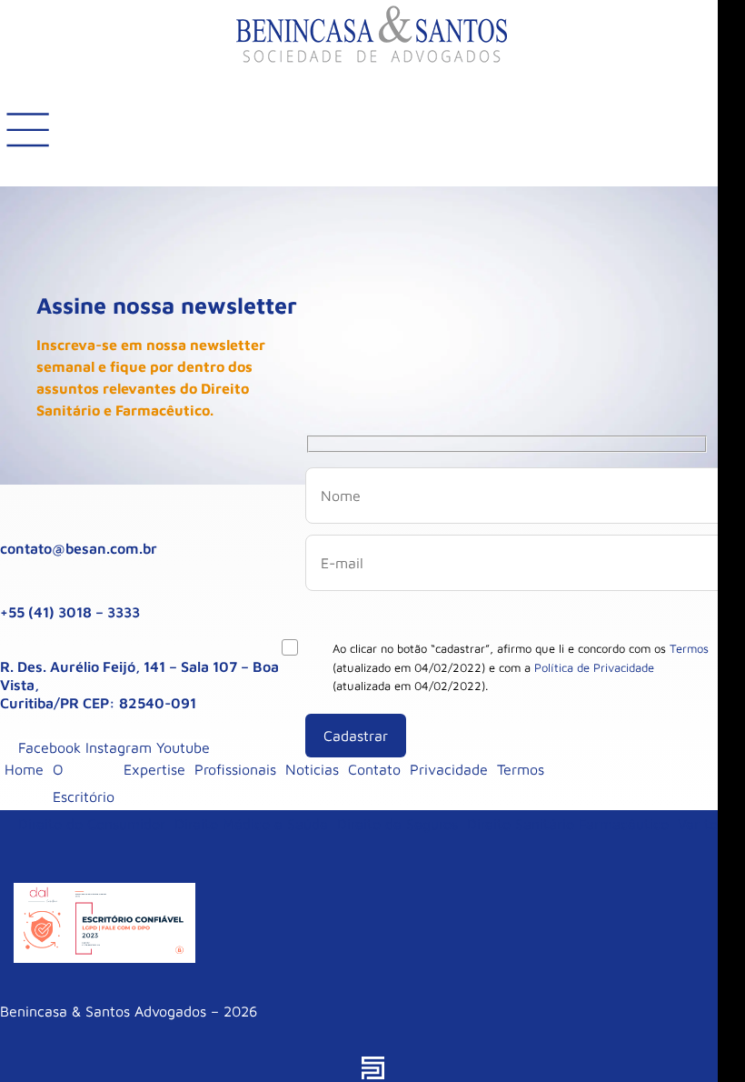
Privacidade (449, 769)
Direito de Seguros (397, 824)
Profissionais (235, 769)
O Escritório (83, 783)
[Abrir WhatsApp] (699, 1036)
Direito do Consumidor (91, 824)
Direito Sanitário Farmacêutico (568, 824)
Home (24, 769)
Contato (374, 769)
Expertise (154, 769)
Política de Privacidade (594, 667)
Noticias (312, 769)
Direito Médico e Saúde (251, 824)
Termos (689, 648)
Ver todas (709, 824)
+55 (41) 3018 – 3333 (70, 612)
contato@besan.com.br (78, 548)
